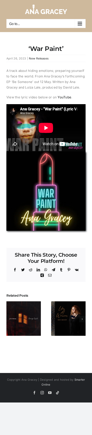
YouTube (64, 97)
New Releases (39, 58)
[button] (9, 319)
